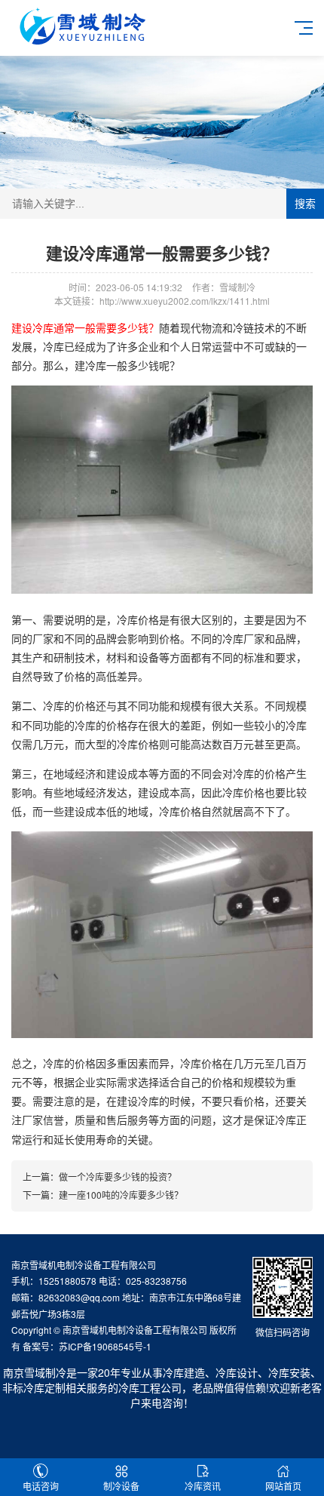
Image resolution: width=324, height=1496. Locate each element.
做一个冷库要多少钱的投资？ (117, 1176)
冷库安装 (289, 1372)
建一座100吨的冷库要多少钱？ (121, 1194)
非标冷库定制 (34, 1387)
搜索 (305, 204)
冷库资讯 (203, 1485)
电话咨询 (41, 1485)
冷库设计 (236, 1372)
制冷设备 (121, 1485)
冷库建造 (184, 1372)
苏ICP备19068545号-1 (105, 1346)
